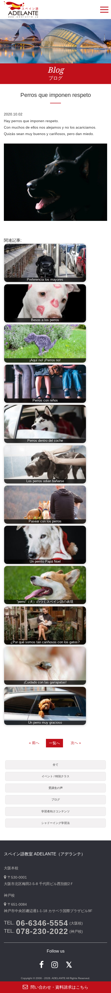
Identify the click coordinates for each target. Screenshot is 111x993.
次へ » (76, 743)
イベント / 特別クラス (55, 776)
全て (55, 764)
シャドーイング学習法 (55, 822)
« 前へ (34, 743)
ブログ (55, 799)
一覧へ (54, 743)
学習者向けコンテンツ (55, 811)
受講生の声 (56, 787)
